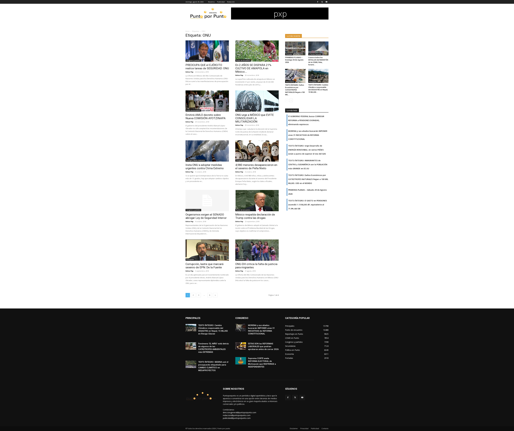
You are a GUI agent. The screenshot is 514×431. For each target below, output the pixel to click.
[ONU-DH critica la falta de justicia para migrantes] (257, 250)
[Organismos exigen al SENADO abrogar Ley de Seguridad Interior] (207, 200)
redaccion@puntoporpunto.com (236, 415)
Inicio (188, 31)
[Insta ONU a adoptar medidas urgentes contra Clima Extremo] (207, 151)
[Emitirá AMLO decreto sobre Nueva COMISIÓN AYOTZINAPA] (207, 101)
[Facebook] (318, 2)
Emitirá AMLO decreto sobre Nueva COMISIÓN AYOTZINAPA (206, 116)
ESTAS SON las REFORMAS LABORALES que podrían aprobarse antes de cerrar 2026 (263, 346)
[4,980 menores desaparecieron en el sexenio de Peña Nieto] (257, 151)
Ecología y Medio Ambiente (195, 160)
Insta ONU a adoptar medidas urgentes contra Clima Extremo (205, 166)
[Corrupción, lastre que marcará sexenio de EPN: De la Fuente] (207, 250)
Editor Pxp (189, 72)
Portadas (289, 54)
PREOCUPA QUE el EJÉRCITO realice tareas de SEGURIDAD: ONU (207, 66)
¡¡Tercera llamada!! (315, 54)
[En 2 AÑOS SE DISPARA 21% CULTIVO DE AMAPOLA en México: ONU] (257, 51)
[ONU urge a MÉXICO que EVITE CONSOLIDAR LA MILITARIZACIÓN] (257, 101)
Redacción (231, 2)
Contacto (325, 428)
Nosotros (211, 2)
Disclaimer (294, 428)
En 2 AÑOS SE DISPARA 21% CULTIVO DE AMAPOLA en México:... (253, 68)
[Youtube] (326, 2)
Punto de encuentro (243, 60)
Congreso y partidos (193, 60)
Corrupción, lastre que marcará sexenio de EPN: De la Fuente (204, 265)
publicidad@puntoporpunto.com (237, 418)
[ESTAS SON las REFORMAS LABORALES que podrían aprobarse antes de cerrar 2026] (240, 346)
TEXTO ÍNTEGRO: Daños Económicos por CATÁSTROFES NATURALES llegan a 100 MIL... (295, 90)
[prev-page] (286, 100)
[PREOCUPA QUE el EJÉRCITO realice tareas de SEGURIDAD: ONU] (207, 51)
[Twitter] (322, 2)
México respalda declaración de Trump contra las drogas (255, 216)
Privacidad (304, 428)
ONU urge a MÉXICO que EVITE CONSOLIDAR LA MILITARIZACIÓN (254, 118)
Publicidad (221, 2)
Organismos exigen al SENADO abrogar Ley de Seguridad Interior (206, 216)
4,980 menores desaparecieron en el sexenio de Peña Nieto (256, 166)
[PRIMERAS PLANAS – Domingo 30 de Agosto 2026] (295, 48)
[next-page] (215, 295)
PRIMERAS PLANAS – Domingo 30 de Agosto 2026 (294, 59)
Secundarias (240, 259)
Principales (190, 259)
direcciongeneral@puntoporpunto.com (239, 412)
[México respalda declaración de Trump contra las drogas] (257, 200)
